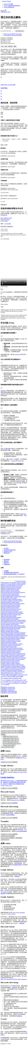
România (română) (16, 650)
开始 (2, 46)
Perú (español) (12, 642)
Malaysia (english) (15, 628)
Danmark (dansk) (14, 602)
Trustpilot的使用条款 (21, 831)
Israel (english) (13, 620)
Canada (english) (14, 593)
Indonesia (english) (16, 617)
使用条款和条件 (17, 864)
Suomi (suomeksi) (19, 659)
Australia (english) (20, 584)
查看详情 (15, 762)
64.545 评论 (8, 223)
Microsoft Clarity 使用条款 (18, 800)
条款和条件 (7, 559)
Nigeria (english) (14, 635)
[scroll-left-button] (2, 230)
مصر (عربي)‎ (24, 681)
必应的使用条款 (10, 814)
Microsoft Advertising (8, 743)
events (13, 912)
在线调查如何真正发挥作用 (11, 572)
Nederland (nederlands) (20, 632)
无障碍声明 (7, 564)
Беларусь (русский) (17, 585)
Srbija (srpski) (12, 653)
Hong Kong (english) (18, 613)
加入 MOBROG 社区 (6, 218)
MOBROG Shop (8, 551)
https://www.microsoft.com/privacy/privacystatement (13, 979)
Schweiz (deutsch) (16, 652)
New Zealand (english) (19, 634)
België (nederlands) (17, 586)
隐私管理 (6, 562)
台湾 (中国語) (19, 676)
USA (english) (13, 667)
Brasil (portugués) (15, 591)
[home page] (6, 1)
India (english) (13, 616)
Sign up (2, 10)
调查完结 (10, 46)
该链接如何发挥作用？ (10, 550)
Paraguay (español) (16, 641)
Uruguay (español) (20, 666)
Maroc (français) (14, 630)
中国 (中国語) (13, 674)
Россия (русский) (15, 645)
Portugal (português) (17, 648)
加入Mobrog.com (20, 31)
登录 (20, 482)
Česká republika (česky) (20, 596)
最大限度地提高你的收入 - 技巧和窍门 (14, 574)
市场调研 (6, 571)
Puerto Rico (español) (18, 649)
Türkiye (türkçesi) (15, 663)
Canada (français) (14, 595)
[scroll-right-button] (6, 230)
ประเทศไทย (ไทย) (16, 678)
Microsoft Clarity (7, 741)
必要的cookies (6, 736)
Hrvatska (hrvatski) (16, 614)
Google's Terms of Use (6, 785)
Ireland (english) (14, 618)
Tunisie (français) (14, 662)
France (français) (14, 610)
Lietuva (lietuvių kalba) (19, 625)
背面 (12, 747)
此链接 (20, 863)
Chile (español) (13, 598)
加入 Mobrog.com (20, 530)
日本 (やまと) (18, 673)
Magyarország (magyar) (20, 627)
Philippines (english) (17, 643)
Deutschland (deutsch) (18, 603)
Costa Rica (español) (17, 600)
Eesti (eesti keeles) (15, 606)
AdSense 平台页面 (7, 892)
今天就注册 (7, 448)
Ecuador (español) (15, 605)
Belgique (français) (16, 588)
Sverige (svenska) (15, 660)
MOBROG (3, 390)
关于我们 (6, 548)
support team (18, 354)
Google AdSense (7, 738)
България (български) (19, 592)
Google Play (21, 460)
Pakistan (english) (20, 638)
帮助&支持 (7, 553)
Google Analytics (7, 740)
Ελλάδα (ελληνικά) (16, 609)
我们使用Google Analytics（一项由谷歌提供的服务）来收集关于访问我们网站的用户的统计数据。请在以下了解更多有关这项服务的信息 (14, 782)
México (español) (14, 631)
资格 (6, 46)
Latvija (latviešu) (14, 624)
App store (13, 460)
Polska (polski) (13, 646)
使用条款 (18, 757)
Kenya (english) (19, 623)
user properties (21, 912)
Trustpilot (5, 745)
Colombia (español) (16, 599)
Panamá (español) (15, 639)
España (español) (14, 607)
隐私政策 (6, 561)
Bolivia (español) (14, 589)
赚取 (15, 46)
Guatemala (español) (17, 611)
